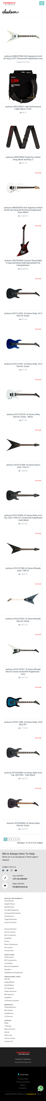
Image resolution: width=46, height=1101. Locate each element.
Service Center (9, 1038)
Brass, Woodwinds (11, 944)
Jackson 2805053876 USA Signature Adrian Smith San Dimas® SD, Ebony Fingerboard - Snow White (23, 209)
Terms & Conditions (23, 1082)
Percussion (8, 947)
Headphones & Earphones (13, 972)
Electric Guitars (10, 932)
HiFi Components (10, 960)
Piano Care (8, 1035)
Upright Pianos (9, 904)
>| (18, 839)
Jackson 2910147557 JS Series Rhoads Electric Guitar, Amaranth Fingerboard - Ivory (23, 671)
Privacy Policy (23, 1079)
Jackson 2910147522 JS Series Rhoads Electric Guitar (23, 620)
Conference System (11, 1000)
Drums (6, 941)
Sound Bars (8, 963)
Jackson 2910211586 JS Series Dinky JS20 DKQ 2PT (23, 723)
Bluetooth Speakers (11, 966)
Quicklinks (24, 1075)
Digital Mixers (9, 985)
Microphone (8, 1010)
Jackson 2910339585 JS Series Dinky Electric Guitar (23, 824)
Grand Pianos (9, 901)
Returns (23, 1085)
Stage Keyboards (10, 919)
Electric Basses (10, 935)
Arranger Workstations (12, 913)
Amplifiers (8, 938)
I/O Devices (8, 1016)
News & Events (9, 1029)
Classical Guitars (10, 929)
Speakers (7, 969)
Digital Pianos (9, 907)
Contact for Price (23, 62)
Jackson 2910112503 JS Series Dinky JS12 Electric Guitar (23, 314)
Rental (6, 1032)
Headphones (9, 1013)
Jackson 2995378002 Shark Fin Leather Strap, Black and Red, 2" (23, 158)
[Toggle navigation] (41, 3)
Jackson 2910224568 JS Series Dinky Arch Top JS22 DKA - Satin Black (23, 774)
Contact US (8, 1041)
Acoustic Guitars (10, 922)
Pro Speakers (9, 988)
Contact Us (23, 1088)
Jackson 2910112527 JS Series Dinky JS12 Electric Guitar (23, 365)
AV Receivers (9, 957)
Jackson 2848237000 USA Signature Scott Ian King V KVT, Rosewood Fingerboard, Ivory (23, 57)
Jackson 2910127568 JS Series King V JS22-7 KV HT (23, 466)
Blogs (6, 1023)
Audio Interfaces (10, 991)
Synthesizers (9, 916)
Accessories (9, 950)
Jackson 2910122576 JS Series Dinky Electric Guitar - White (23, 415)
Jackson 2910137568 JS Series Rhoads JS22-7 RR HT (23, 569)
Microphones (9, 994)
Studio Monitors (10, 1007)
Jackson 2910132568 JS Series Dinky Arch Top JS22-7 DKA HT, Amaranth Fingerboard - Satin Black (23, 517)
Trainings (7, 1026)
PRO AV (7, 979)
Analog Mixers (9, 982)
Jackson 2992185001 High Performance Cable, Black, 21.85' (23, 107)
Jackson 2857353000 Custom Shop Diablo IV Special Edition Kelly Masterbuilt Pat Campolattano (23, 262)
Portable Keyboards (11, 910)
